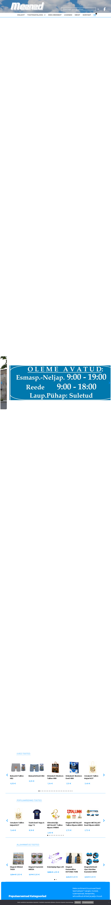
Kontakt (87, 15)
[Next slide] (109, 383)
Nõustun (77, 902)
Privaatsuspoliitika (88, 902)
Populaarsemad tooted (29, 800)
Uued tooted (23, 754)
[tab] (47, 835)
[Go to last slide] (1, 383)
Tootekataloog (35, 15)
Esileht (21, 15)
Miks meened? (54, 15)
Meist (77, 15)
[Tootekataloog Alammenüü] (45, 15)
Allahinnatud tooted (28, 845)
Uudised (68, 15)
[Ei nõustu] (109, 902)
